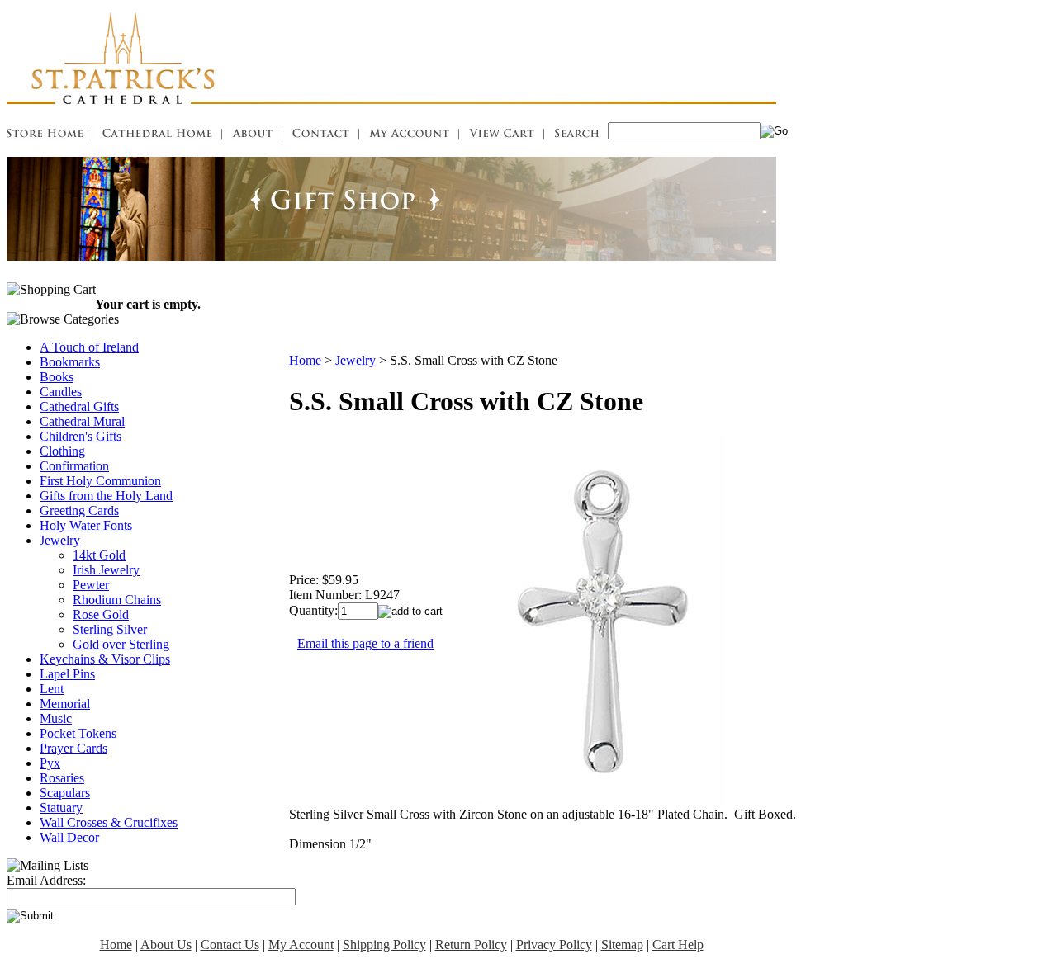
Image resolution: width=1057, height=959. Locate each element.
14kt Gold (99, 555)
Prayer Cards (73, 748)
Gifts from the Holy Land (106, 496)
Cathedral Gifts (79, 406)
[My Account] (409, 136)
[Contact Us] (320, 136)
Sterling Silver (110, 629)
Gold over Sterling (121, 644)
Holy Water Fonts (86, 525)
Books (56, 377)
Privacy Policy (554, 945)
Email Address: (46, 880)
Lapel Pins (67, 674)
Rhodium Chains (117, 600)
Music (56, 718)
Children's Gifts (80, 436)
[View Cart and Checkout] (501, 136)
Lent (52, 689)
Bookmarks (70, 362)
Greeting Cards (79, 510)
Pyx (50, 763)
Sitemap (622, 945)
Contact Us (230, 945)
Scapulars (65, 793)
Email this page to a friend (365, 643)
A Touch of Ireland (89, 347)
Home (305, 360)
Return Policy (471, 945)
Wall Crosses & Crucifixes (109, 822)
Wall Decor (69, 837)
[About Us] (252, 136)
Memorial (65, 704)
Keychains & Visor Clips (105, 659)
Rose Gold (101, 614)
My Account (301, 945)
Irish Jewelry (106, 570)
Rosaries (62, 778)
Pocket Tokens (78, 733)
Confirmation (74, 466)
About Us (166, 945)
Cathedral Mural (82, 421)
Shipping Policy (384, 945)
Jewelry (60, 540)
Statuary (61, 808)
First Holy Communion (100, 481)
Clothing (62, 451)
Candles (61, 392)
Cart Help (678, 945)
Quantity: (313, 610)
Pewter (91, 585)
